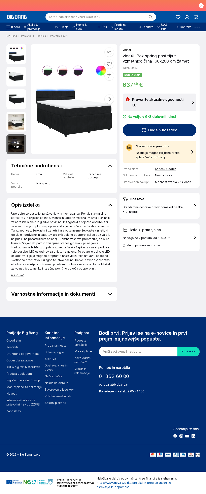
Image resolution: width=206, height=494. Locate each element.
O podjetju (13, 340)
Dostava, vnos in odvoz (56, 368)
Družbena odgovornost (22, 354)
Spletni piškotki (55, 403)
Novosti (11, 393)
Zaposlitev (13, 411)
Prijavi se (188, 351)
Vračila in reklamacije (82, 371)
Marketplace (83, 351)
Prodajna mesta (55, 345)
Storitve (50, 359)
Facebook (175, 436)
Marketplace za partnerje (24, 387)
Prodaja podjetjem (19, 374)
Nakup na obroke (56, 383)
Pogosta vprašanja (81, 343)
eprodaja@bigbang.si (113, 384)
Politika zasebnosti (58, 396)
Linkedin (193, 436)
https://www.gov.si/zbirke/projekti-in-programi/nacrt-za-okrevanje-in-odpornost (135, 485)
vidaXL (127, 49)
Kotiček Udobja (165, 169)
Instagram (181, 436)
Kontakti (12, 347)
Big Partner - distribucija (23, 380)
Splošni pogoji (54, 352)
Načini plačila (53, 376)
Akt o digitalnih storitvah (23, 367)
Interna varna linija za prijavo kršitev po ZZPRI (23, 402)
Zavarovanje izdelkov (59, 389)
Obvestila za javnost (20, 360)
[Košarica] (196, 17)
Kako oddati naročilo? (82, 360)
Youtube (187, 436)
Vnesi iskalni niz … (75, 17)
